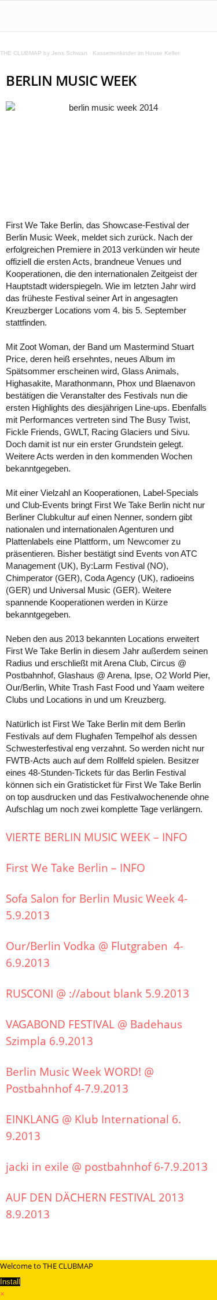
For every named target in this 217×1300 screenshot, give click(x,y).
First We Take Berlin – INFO (75, 867)
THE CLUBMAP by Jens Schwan (43, 53)
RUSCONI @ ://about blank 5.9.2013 (97, 993)
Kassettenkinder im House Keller (136, 53)
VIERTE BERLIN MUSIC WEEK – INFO (96, 837)
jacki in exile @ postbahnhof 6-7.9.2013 (107, 1166)
